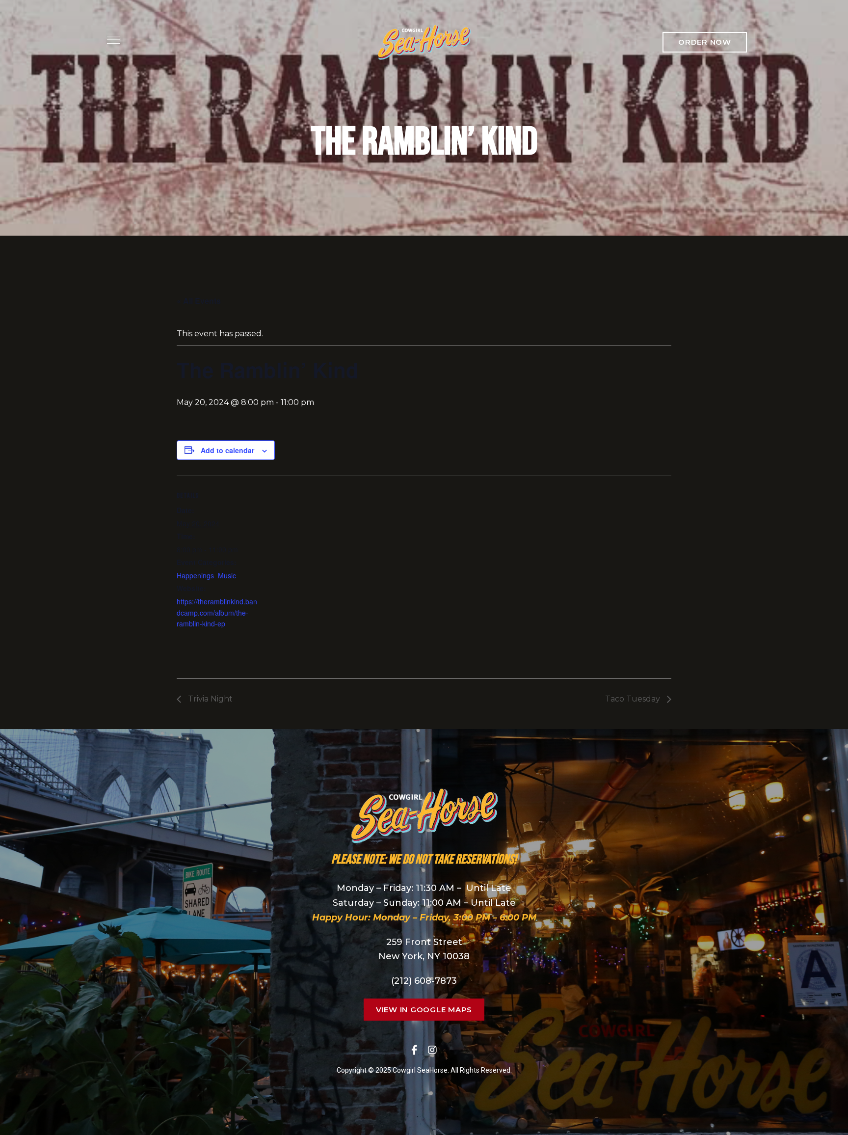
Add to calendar (227, 450)
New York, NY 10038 (424, 956)
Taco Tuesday (633, 698)
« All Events (199, 300)
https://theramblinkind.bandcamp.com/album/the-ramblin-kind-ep (217, 612)
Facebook (414, 1050)
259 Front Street (424, 942)
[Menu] (111, 40)
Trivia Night (209, 698)
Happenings (195, 575)
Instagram (432, 1050)
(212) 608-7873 (424, 980)
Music (227, 575)
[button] (704, 42)
